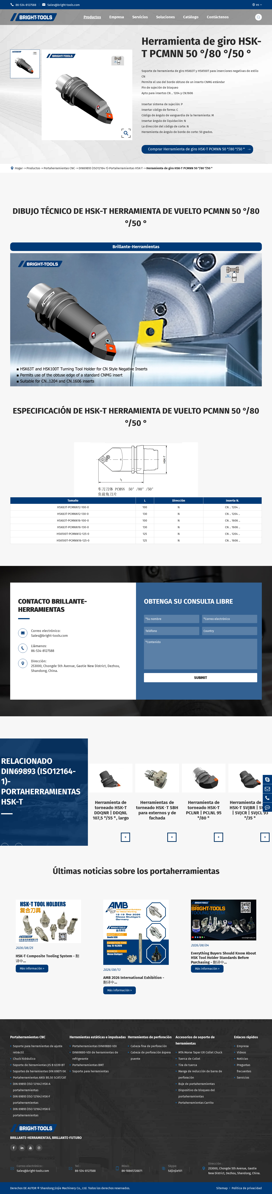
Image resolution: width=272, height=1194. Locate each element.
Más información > (32, 968)
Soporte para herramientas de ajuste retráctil (37, 1049)
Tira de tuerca (187, 1065)
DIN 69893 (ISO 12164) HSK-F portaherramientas (31, 1099)
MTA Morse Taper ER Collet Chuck (200, 1052)
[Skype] (267, 779)
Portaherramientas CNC (59, 168)
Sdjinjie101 (175, 1171)
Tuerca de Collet (189, 1058)
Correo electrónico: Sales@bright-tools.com (49, 633)
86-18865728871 (132, 1171)
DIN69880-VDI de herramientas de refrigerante (95, 1055)
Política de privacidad (247, 1188)
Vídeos (241, 1052)
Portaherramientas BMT (88, 1065)
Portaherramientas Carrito (196, 1102)
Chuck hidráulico (24, 1058)
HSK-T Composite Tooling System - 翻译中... (47, 958)
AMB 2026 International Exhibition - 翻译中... (133, 979)
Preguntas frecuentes (244, 1068)
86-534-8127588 (23, 5)
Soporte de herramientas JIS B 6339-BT (39, 1065)
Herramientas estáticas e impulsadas (98, 1037)
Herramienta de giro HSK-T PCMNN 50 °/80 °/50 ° (179, 168)
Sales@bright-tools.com (61, 5)
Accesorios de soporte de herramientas (195, 1040)
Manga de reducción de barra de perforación (200, 1074)
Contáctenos (218, 17)
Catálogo (191, 17)
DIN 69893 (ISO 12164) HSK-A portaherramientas (31, 1087)
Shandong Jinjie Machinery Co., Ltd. (63, 1188)
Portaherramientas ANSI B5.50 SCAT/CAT (39, 1077)
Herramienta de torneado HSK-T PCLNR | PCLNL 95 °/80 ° (203, 810)
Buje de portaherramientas (196, 1084)
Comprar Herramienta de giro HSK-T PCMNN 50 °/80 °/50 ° (199, 149)
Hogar (19, 168)
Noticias (242, 1058)
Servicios (140, 17)
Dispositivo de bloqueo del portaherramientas (196, 1093)
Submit (200, 677)
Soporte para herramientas (90, 1071)
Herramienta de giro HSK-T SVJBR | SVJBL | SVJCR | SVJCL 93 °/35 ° (250, 810)
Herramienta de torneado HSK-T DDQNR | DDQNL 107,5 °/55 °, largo (111, 810)
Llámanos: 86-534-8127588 (42, 648)
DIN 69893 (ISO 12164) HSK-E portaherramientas (31, 1112)
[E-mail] (267, 788)
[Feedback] (267, 807)
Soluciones (165, 17)
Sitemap (222, 1188)
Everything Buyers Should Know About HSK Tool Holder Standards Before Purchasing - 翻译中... (223, 957)
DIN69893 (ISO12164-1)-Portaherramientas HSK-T (111, 168)
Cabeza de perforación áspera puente (151, 1055)
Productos (92, 17)
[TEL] (267, 797)
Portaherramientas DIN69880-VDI (94, 1046)
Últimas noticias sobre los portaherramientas (136, 871)
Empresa (116, 17)
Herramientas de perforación (150, 1037)
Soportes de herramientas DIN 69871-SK (39, 1071)
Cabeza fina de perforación (149, 1046)
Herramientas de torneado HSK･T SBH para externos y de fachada (157, 810)
